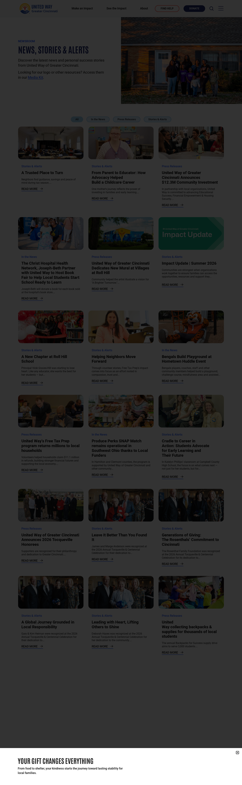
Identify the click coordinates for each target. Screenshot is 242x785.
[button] (237, 752)
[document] (121, 392)
